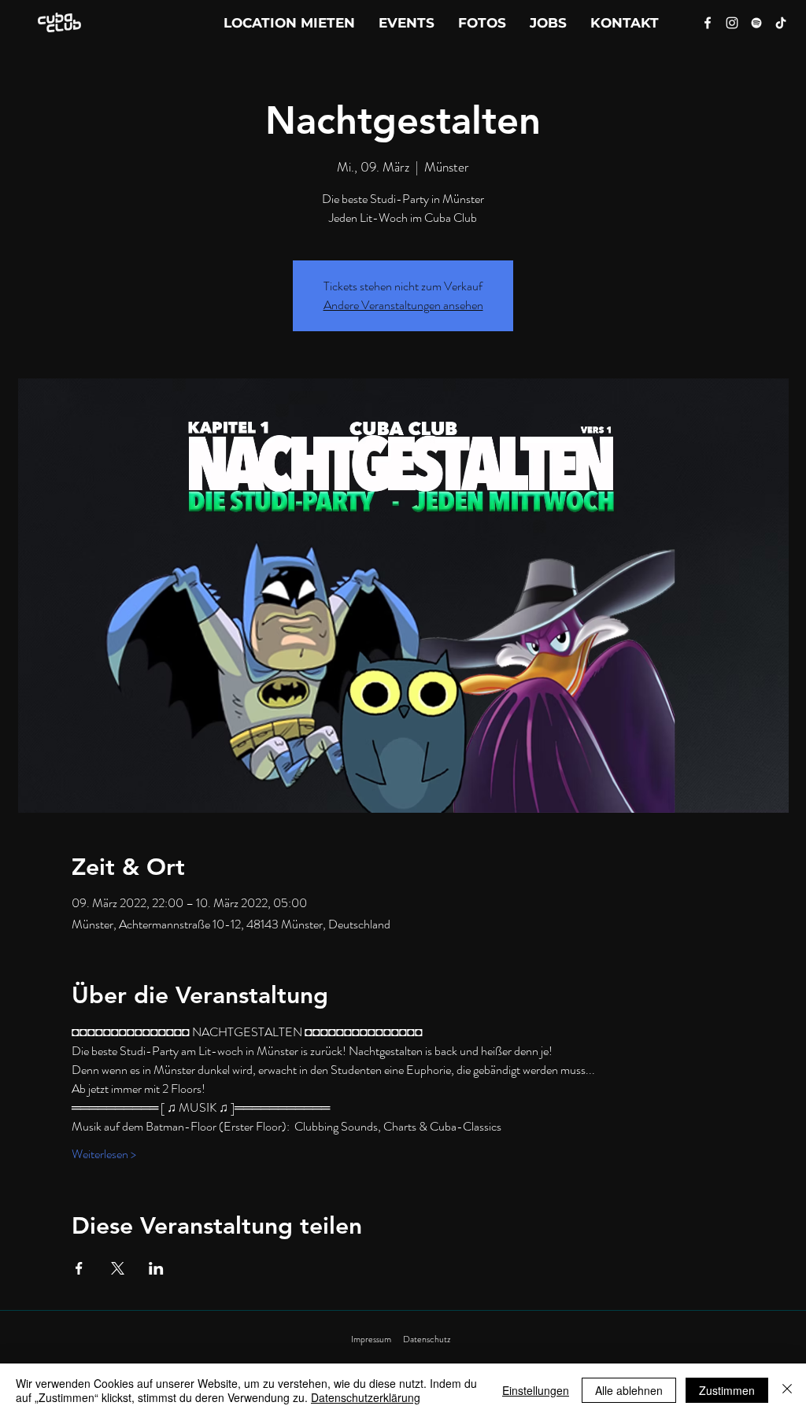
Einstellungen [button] (535, 1390)
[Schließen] (787, 1390)
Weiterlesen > (104, 1154)
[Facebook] (707, 23)
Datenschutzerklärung (365, 1397)
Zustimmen (727, 1390)
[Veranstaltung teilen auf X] (117, 1268)
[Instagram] (732, 23)
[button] (625, 22)
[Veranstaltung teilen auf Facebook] (79, 1268)
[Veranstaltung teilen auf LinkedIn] (156, 1268)
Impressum (371, 1339)
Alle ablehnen (629, 1390)
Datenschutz (426, 1339)
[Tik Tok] (781, 23)
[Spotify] (756, 23)
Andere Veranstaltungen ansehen (403, 305)
